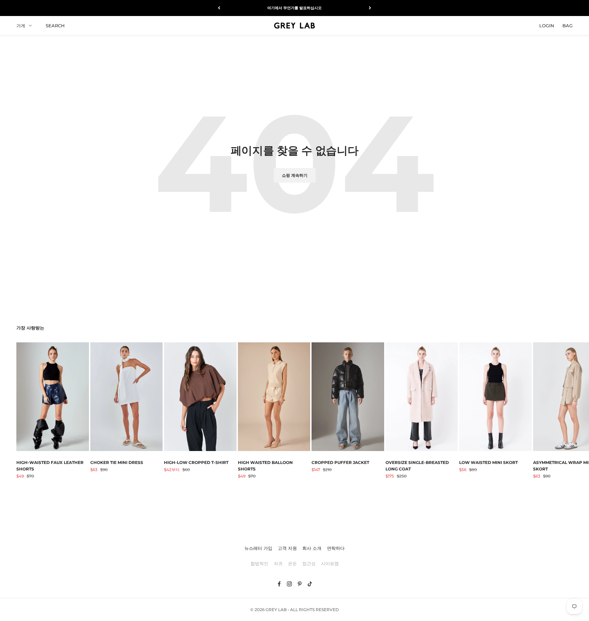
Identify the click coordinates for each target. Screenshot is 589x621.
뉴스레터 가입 (258, 548)
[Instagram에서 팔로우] (289, 584)
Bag (567, 25)
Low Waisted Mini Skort (488, 462)
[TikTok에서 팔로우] (310, 584)
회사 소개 (311, 548)
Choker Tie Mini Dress (116, 462)
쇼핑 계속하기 (294, 175)
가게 (20, 25)
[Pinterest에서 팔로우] (300, 584)
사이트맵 (330, 563)
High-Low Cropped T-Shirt (196, 462)
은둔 (292, 563)
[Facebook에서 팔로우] (279, 584)
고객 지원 (287, 548)
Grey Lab (276, 609)
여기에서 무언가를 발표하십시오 (294, 7)
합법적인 (259, 563)
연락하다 (336, 548)
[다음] (370, 8)
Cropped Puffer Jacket (340, 462)
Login (546, 25)
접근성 (309, 563)
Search (55, 25)
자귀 (278, 563)
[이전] (219, 8)
